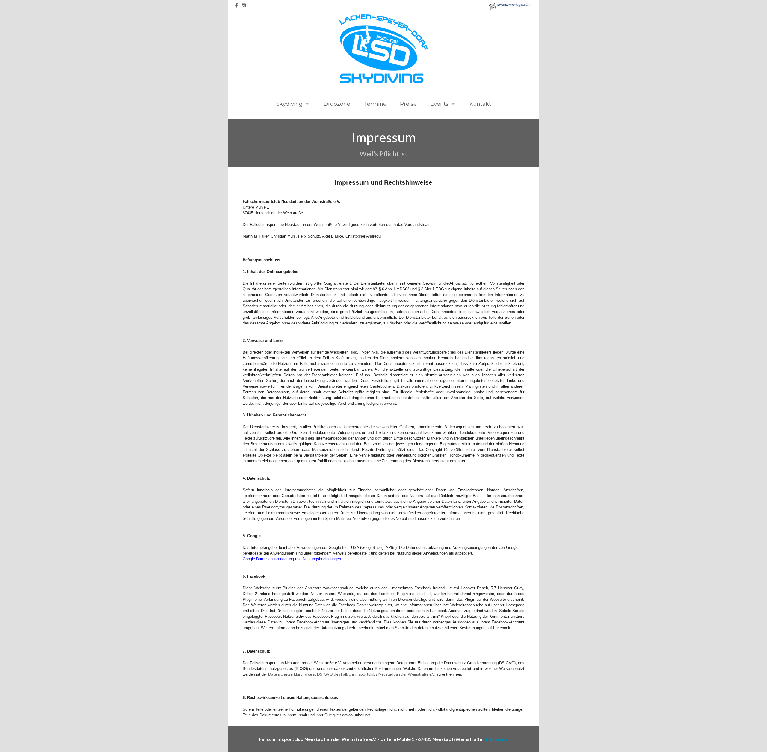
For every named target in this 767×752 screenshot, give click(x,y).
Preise (408, 104)
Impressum (497, 739)
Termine (375, 104)
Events (439, 104)
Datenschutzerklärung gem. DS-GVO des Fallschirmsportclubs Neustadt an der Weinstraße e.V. (351, 674)
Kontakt (479, 104)
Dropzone (336, 104)
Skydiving (289, 104)
